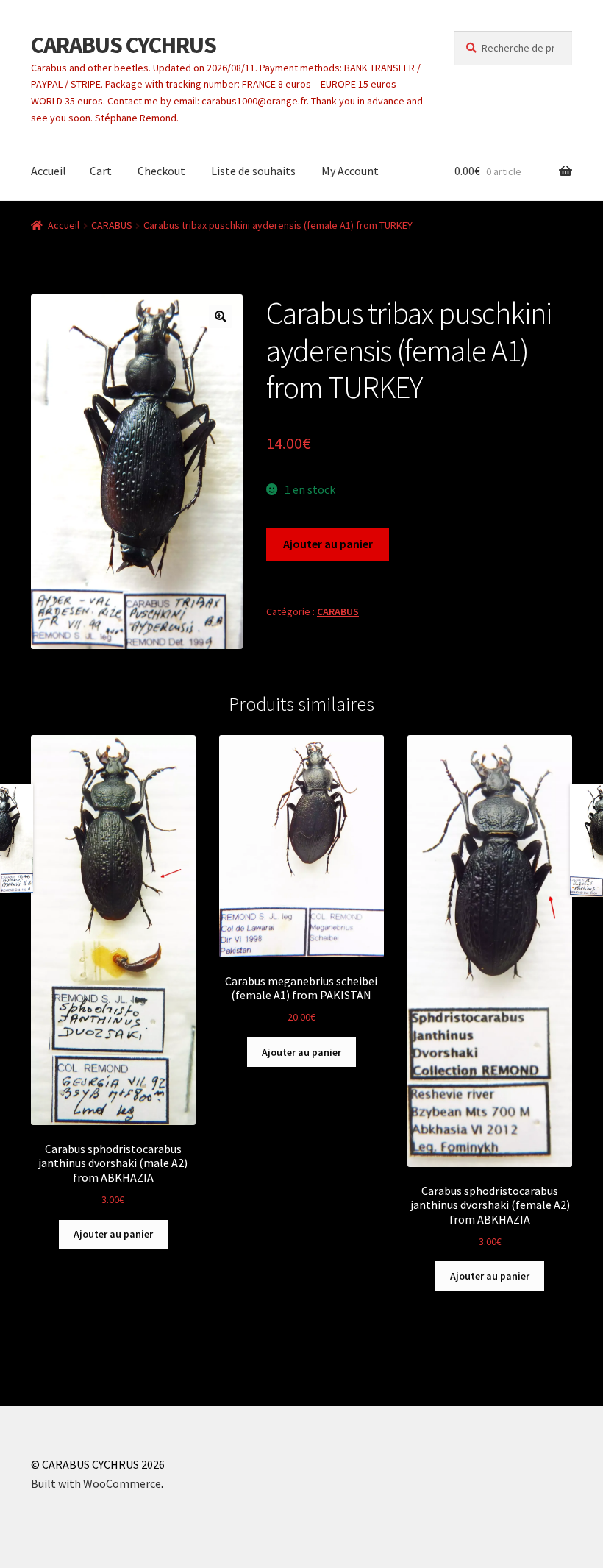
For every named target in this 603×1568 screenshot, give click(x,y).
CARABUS (111, 225)
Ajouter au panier (328, 543)
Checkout (161, 170)
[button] (220, 316)
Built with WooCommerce (96, 1483)
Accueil (48, 170)
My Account (350, 170)
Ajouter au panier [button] (113, 1234)
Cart (101, 170)
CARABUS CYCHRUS (123, 45)
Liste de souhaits (253, 170)
